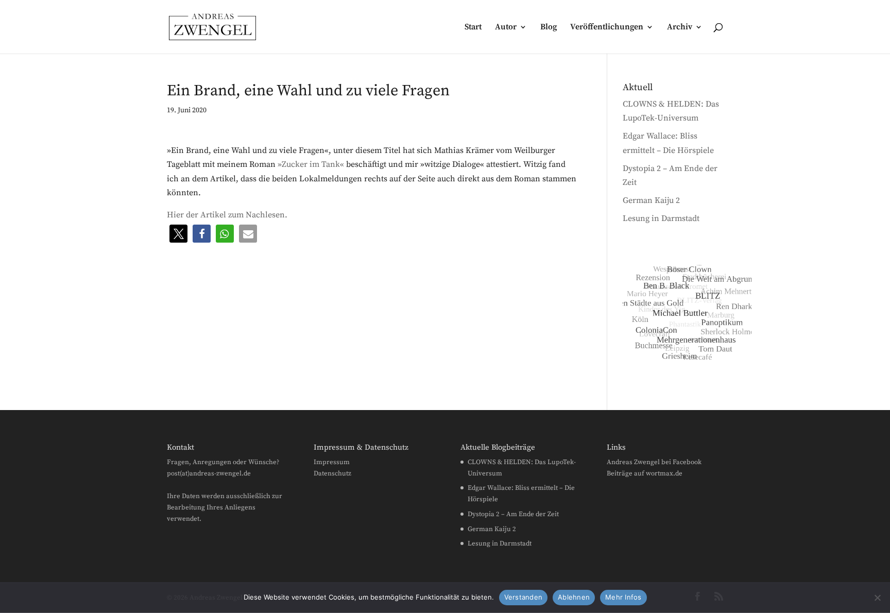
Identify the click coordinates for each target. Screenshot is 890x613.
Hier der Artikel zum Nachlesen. (227, 215)
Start (473, 27)
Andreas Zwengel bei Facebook (654, 462)
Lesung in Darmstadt (661, 218)
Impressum (332, 462)
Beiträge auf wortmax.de (644, 473)
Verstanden (523, 597)
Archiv (679, 27)
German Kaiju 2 (651, 200)
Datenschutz (332, 473)
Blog (548, 27)
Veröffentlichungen (606, 27)
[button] (178, 234)
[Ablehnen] (877, 597)
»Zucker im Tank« (311, 164)
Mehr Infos (623, 597)
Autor (506, 27)
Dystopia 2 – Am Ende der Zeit (513, 514)
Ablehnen (574, 597)
